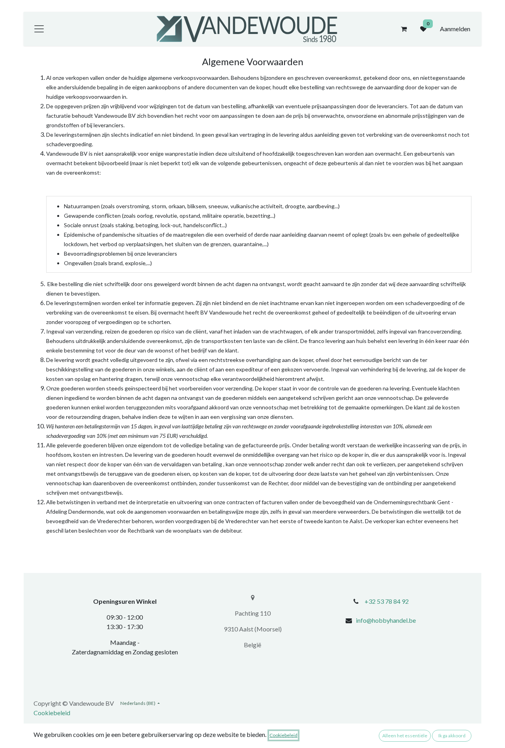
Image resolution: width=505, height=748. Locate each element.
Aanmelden (455, 28)
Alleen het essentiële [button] (404, 736)
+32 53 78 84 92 (387, 601)
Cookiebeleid (52, 712)
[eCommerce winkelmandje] (403, 29)
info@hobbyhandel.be (386, 620)
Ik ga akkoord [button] (452, 736)
